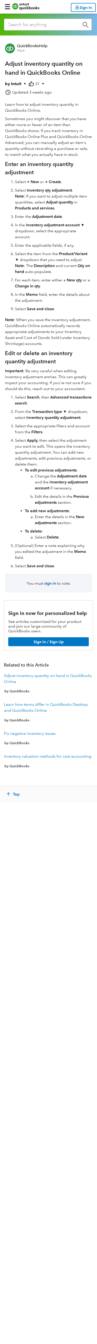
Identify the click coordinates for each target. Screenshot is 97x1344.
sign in (50, 583)
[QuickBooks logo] (25, 6)
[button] (7, 6)
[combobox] (48, 25)
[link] (48, 683)
